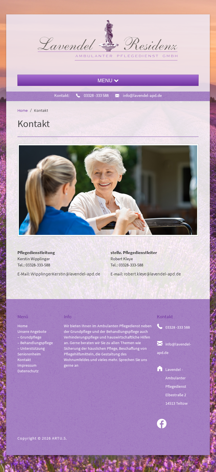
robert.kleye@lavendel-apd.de (152, 273)
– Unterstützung (31, 348)
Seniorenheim (29, 354)
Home (22, 110)
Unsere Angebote (31, 331)
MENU (106, 80)
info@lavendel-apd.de (142, 95)
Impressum (27, 365)
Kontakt (24, 359)
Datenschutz (28, 370)
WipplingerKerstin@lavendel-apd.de (65, 273)
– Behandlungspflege (35, 342)
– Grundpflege (29, 337)
